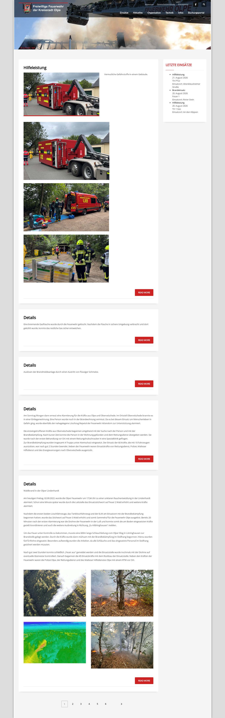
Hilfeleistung (35, 67)
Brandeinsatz (178, 90)
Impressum (149, 4)
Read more (144, 292)
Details (30, 317)
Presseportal (183, 4)
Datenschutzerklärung (166, 4)
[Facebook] (195, 4)
